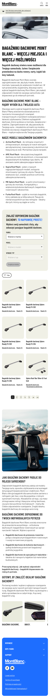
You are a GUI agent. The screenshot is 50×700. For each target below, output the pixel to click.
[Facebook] (7, 668)
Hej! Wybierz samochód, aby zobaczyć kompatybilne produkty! (18, 11)
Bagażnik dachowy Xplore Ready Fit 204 (35, 342)
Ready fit (19, 311)
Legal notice (10, 675)
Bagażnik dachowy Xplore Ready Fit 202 (35, 305)
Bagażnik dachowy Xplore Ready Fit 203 (11, 342)
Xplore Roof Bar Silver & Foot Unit (36, 379)
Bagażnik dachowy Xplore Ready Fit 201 (11, 305)
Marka (8, 232)
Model (8, 243)
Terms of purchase (12, 680)
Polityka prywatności (13, 684)
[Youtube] (12, 668)
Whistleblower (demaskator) (16, 688)
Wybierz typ (10, 253)
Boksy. (27, 624)
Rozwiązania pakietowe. (34, 386)
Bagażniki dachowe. (8, 311)
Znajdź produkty (13, 264)
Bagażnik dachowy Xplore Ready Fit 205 (11, 379)
